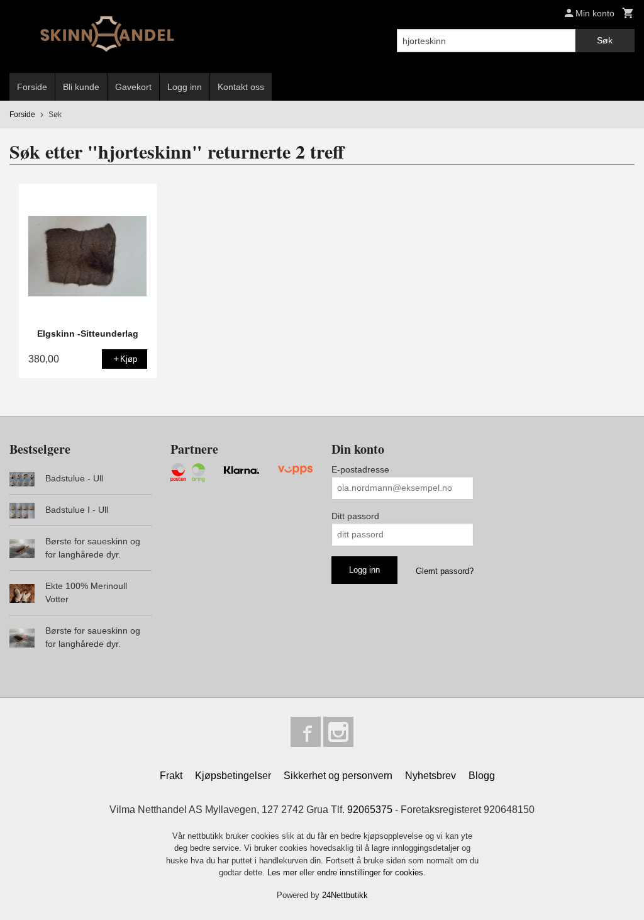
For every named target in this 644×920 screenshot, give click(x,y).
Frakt (171, 775)
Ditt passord (355, 516)
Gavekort (133, 87)
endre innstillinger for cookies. (371, 872)
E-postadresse (360, 469)
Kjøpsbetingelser (233, 775)
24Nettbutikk (345, 895)
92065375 (369, 809)
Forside (32, 87)
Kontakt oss (241, 87)
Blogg (482, 775)
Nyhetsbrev (430, 775)
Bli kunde (81, 87)
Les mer (283, 872)
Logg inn (184, 87)
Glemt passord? (445, 571)
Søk (605, 40)
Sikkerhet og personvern (338, 775)
